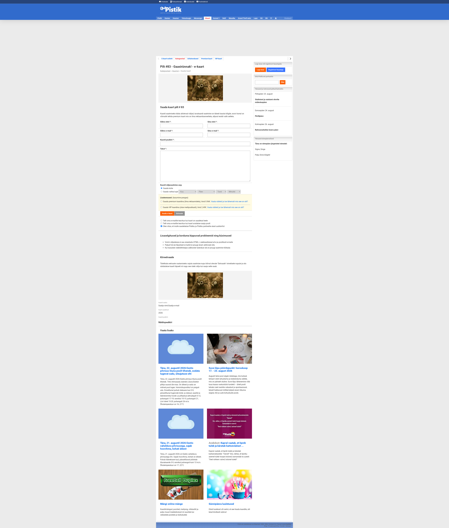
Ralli (224, 18)
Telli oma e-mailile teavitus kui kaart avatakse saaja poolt (186, 223)
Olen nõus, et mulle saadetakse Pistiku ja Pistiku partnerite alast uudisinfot (193, 226)
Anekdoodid (190, 2)
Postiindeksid (203, 2)
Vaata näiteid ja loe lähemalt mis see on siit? (229, 201)
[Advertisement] (224, 38)
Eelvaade (179, 213)
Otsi (282, 82)
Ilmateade (164, 2)
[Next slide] (290, 59)
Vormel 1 (216, 18)
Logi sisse (260, 70)
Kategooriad (180, 59)
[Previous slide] (159, 59)
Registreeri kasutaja (275, 70)
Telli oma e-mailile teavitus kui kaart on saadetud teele (185, 221)
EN (266, 18)
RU (261, 18)
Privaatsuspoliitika (273, 526)
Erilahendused (193, 59)
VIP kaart (218, 59)
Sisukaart (287, 18)
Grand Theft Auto (244, 18)
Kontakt (282, 526)
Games (167, 18)
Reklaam (288, 526)
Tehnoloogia (186, 18)
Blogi (265, 526)
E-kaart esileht (167, 59)
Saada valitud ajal (171, 192)
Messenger (198, 18)
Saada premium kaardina (173, 201)
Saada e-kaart (167, 213)
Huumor (176, 18)
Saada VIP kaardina (171, 207)
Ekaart (207, 18)
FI (271, 18)
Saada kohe (168, 188)
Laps (255, 18)
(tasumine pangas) (174, 198)
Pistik (160, 18)
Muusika (232, 18)
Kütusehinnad (177, 2)
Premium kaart (206, 59)
